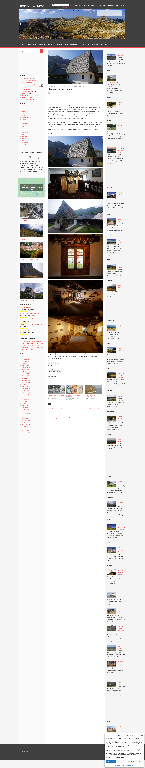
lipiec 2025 (25, 378)
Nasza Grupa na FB (71, 44)
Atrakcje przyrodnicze (28, 78)
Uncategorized (26, 93)
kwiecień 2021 (26, 399)
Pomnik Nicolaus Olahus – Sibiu (56, 395)
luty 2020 (24, 429)
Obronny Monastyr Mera (120, 729)
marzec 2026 (25, 361)
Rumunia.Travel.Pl (34, 5)
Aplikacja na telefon (55, 44)
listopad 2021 (25, 391)
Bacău (23, 113)
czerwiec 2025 (26, 380)
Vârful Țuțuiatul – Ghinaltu (121, 611)
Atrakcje (42, 44)
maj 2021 (24, 397)
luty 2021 (24, 403)
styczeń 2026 (25, 365)
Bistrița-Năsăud (26, 117)
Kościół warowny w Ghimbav (121, 195)
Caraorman (121, 593)
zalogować (57, 418)
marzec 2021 (25, 401)
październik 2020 (26, 412)
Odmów (121, 761)
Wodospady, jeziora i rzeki (29, 97)
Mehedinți (24, 145)
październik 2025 (26, 372)
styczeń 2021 (25, 405)
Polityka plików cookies (119, 765)
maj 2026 (24, 357)
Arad (23, 109)
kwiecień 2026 (26, 359)
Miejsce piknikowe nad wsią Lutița (29, 319)
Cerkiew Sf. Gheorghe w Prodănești (121, 527)
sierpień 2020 (25, 416)
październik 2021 (26, 393)
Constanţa (25, 128)
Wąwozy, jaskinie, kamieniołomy (31, 95)
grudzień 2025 (26, 367)
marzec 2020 (25, 426)
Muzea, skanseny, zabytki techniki (75, 86)
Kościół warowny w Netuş (121, 550)
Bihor (23, 115)
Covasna (24, 130)
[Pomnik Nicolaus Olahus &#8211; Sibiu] (56, 389)
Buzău (23, 121)
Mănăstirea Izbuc (25, 330)
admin (59, 93)
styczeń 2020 (25, 431)
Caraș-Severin (26, 124)
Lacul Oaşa (121, 55)
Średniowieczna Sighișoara (73, 395)
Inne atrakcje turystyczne (29, 80)
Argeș (23, 111)
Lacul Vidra (40, 343)
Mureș (23, 147)
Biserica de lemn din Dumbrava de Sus (31, 325)
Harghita (24, 136)
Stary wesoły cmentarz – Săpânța (29, 313)
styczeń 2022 (25, 386)
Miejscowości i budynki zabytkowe (31, 85)
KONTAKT (82, 44)
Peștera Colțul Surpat (120, 105)
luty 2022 (24, 384)
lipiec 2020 (25, 418)
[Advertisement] (75, 98)
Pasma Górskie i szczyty (28, 91)
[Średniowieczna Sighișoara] (74, 389)
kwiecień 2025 (26, 382)
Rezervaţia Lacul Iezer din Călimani (121, 375)
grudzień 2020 (26, 407)
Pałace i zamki (26, 89)
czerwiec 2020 (26, 420)
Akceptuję (110, 761)
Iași (23, 140)
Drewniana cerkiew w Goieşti (57, 409)
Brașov (24, 119)
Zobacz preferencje (135, 761)
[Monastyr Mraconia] (93, 389)
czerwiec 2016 (26, 433)
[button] (142, 735)
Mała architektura (27, 83)
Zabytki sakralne (26, 99)
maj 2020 (24, 422)
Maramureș (25, 143)
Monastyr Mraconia (90, 395)
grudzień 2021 (26, 388)
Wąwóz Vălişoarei (25, 307)
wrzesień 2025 (26, 374)
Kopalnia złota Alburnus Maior (93, 409)
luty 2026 (24, 363)
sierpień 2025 (25, 376)
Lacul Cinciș (121, 396)
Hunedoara (25, 138)
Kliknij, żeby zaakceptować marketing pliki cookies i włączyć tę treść (32, 187)
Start (21, 44)
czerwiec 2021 (26, 395)
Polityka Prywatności (129, 765)
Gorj (23, 134)
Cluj (23, 126)
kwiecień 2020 (26, 424)
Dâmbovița (25, 132)
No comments (61, 86)
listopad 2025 (25, 369)
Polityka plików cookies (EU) (97, 44)
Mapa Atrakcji (31, 44)
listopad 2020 (25, 410)
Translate (64, 7)
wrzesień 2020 (26, 414)
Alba (49, 404)
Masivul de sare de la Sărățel (121, 150)
